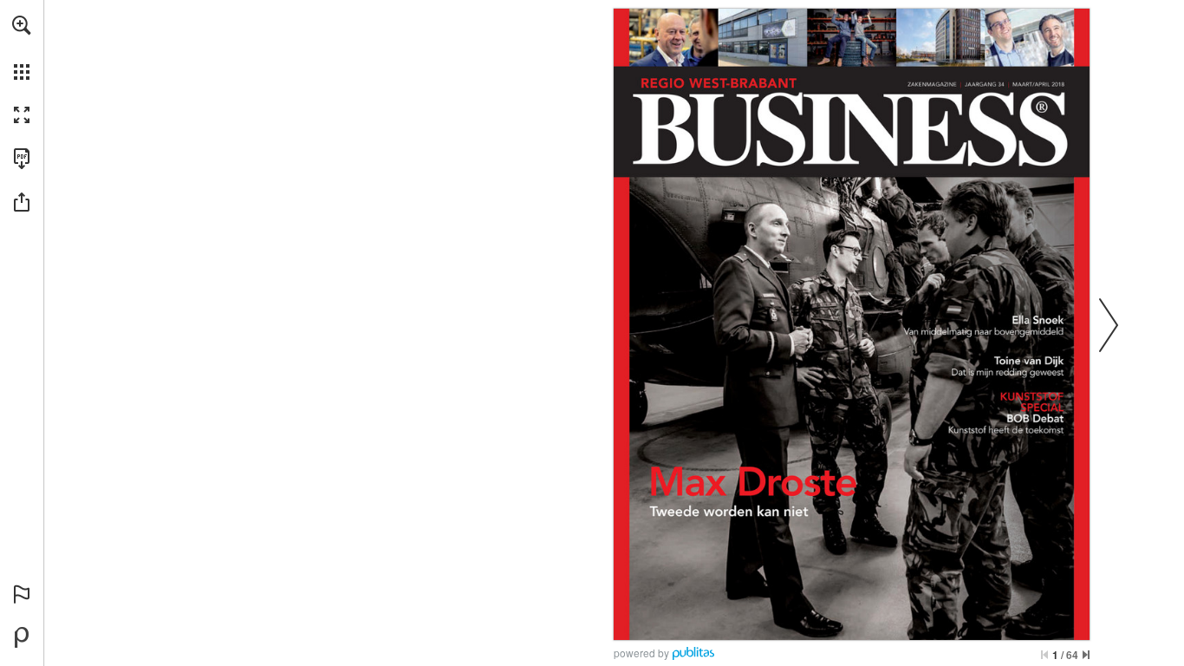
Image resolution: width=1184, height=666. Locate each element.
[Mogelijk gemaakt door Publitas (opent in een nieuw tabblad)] (21, 637)
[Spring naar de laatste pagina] (1086, 654)
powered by (641, 652)
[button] (21, 25)
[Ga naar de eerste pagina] (1044, 654)
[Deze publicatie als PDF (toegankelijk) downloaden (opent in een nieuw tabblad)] (21, 158)
